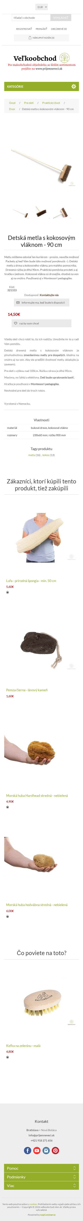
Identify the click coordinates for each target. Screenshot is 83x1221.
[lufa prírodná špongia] (41, 537)
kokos (45, 455)
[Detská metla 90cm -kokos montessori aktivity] (20, 213)
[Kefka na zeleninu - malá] (41, 1002)
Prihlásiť (41, 28)
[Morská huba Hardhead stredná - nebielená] (41, 752)
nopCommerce (47, 1214)
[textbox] (31, 17)
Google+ (55, 1150)
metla (31, 455)
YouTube (37, 1150)
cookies (33, 1204)
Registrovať (24, 28)
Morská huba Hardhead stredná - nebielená (37, 796)
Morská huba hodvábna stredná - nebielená (37, 905)
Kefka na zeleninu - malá (23, 1046)
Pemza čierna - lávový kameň (26, 690)
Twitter (46, 1150)
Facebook (27, 1150)
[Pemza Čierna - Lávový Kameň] (41, 647)
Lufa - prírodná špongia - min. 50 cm (31, 581)
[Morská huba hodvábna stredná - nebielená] (41, 861)
